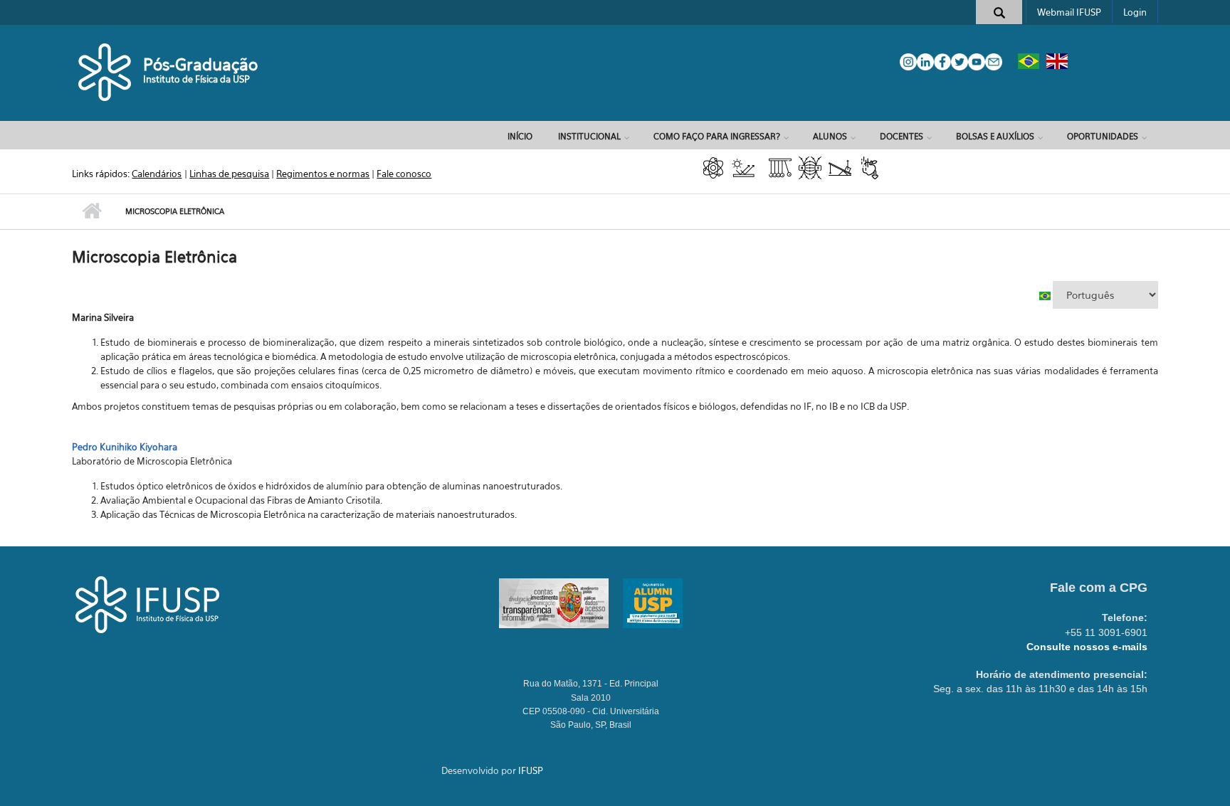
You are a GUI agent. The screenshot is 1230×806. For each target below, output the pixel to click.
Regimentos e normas (322, 173)
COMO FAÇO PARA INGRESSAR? (716, 136)
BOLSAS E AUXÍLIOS (995, 136)
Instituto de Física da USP (196, 79)
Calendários (157, 173)
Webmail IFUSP (1069, 12)
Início (520, 136)
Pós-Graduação (200, 64)
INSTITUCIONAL (589, 136)
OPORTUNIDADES (1102, 136)
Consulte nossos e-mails (1086, 646)
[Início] (106, 71)
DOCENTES (901, 136)
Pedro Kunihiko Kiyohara (124, 446)
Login (1135, 12)
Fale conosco (404, 173)
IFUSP (530, 770)
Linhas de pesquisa (229, 173)
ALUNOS (830, 136)
